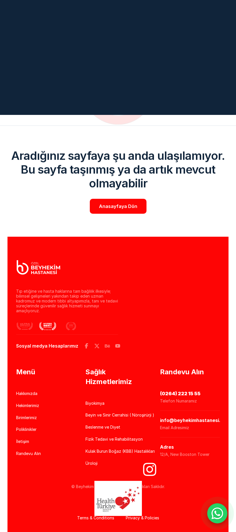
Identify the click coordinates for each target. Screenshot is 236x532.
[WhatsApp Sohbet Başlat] (217, 513)
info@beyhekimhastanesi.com (195, 420)
